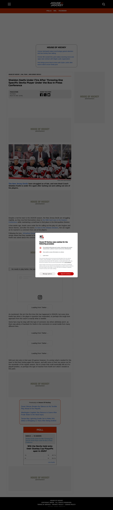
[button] (56, 255)
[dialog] (56, 255)
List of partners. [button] (67, 262)
